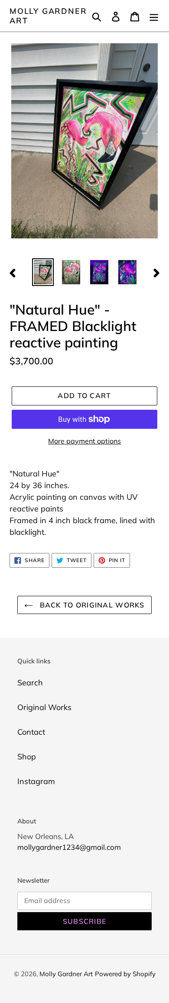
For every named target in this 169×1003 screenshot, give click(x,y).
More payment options (84, 441)
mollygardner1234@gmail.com (69, 847)
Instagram (36, 781)
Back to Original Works (90, 605)
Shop (26, 757)
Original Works (44, 707)
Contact (31, 732)
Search (30, 683)
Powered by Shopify (125, 974)
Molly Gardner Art (48, 15)
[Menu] (153, 16)
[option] (43, 272)
